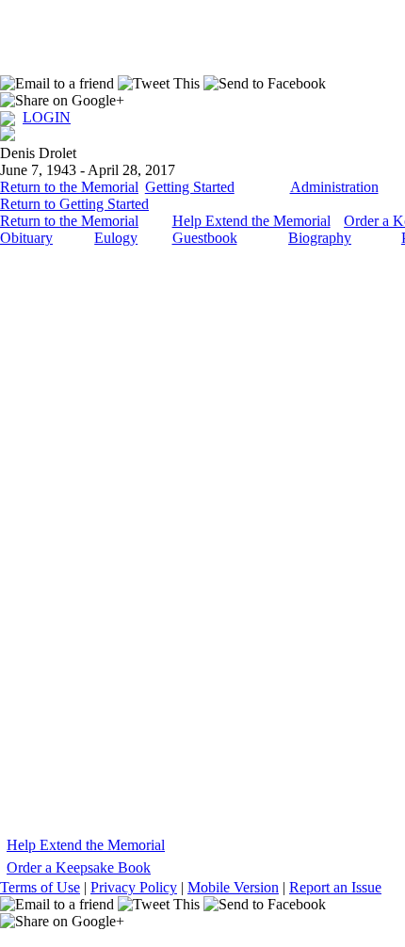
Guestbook (204, 238)
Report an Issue (335, 887)
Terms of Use (40, 887)
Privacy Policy (133, 887)
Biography (319, 238)
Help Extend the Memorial (251, 221)
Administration (334, 187)
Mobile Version (233, 887)
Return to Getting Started (74, 204)
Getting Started (190, 187)
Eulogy (116, 238)
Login (47, 117)
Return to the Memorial (69, 187)
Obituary (26, 238)
